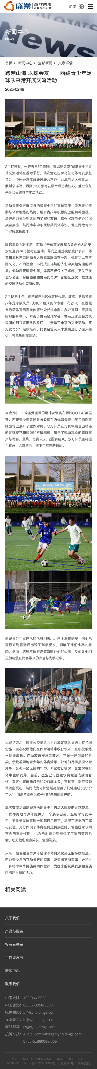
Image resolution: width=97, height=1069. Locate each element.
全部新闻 (45, 62)
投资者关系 (14, 944)
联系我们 (12, 983)
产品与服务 (14, 931)
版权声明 (67, 1063)
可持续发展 (14, 957)
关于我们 (12, 917)
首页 (8, 62)
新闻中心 (25, 62)
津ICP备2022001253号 (39, 1063)
